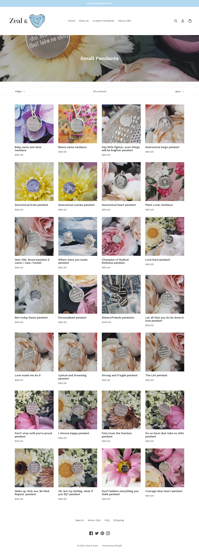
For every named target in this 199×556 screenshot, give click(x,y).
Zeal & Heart (92, 546)
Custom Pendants (103, 20)
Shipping (118, 520)
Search (79, 520)
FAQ (107, 520)
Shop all (84, 20)
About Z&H (124, 20)
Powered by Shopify (112, 546)
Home (71, 20)
